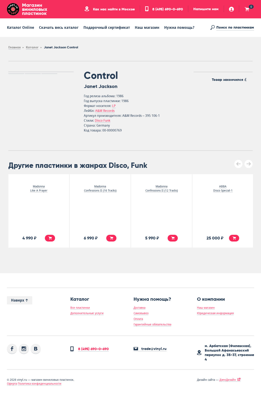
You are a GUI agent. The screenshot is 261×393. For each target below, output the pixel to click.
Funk (106, 120)
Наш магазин (147, 27)
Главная (14, 47)
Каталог (32, 47)
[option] (16, 73)
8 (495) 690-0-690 (167, 9)
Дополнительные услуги (87, 313)
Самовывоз (141, 313)
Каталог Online (20, 27)
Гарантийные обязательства (152, 324)
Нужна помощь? (179, 27)
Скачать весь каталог (59, 27)
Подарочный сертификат (106, 27)
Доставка (139, 307)
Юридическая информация (215, 313)
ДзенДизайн (227, 379)
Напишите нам (206, 9)
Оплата (138, 319)
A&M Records (105, 111)
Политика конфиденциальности (39, 383)
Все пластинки (80, 307)
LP (114, 106)
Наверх (18, 300)
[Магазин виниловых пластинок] (13, 9)
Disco (99, 120)
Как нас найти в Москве (113, 9)
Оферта (12, 383)
